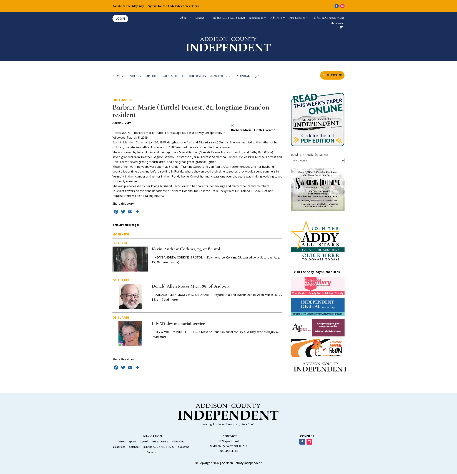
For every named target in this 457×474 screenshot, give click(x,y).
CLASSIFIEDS (218, 76)
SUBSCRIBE (334, 75)
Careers (151, 452)
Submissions (256, 17)
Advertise (276, 17)
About (183, 17)
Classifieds (119, 447)
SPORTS (133, 76)
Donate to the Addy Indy (128, 6)
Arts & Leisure (160, 441)
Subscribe (183, 447)
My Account (338, 23)
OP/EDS (151, 76)
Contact (199, 17)
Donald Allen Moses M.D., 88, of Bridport (191, 286)
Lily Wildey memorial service (178, 323)
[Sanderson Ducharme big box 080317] (318, 210)
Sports (133, 441)
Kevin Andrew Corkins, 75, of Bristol (186, 249)
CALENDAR (242, 76)
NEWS (116, 76)
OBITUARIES (197, 76)
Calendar (134, 447)
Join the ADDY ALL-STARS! (228, 17)
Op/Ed (144, 441)
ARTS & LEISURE (174, 76)
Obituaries (122, 100)
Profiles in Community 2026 (329, 17)
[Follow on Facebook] (337, 6)
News (121, 441)
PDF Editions (297, 17)
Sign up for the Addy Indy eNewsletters (173, 6)
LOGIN (120, 19)
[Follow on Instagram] (342, 6)
